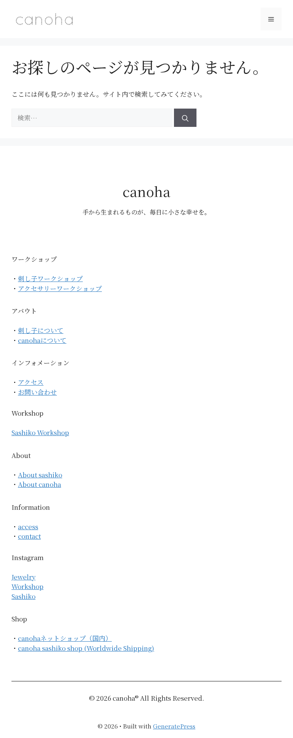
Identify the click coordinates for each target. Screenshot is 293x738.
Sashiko (23, 596)
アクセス (30, 382)
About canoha (39, 484)
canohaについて (42, 340)
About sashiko (40, 474)
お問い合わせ (37, 392)
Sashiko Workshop (40, 432)
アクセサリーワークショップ (60, 288)
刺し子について (40, 330)
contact (29, 536)
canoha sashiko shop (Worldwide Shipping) (86, 648)
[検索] (185, 118)
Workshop (27, 586)
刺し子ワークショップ (50, 278)
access (28, 526)
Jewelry (23, 576)
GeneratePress (174, 726)
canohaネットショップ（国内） (65, 638)
